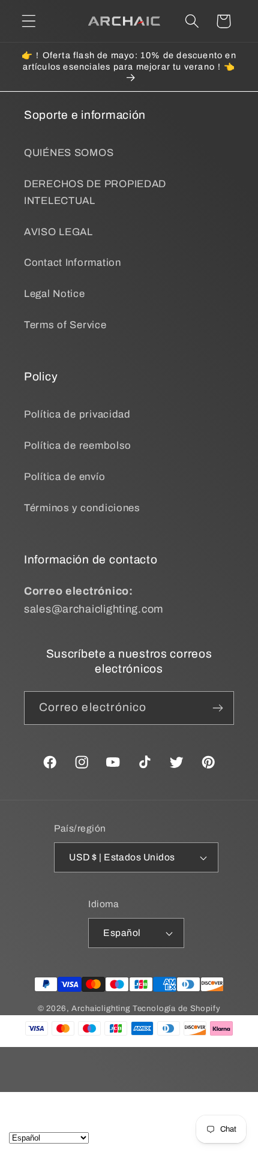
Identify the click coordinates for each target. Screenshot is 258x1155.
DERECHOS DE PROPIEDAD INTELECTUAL (95, 192)
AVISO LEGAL (58, 232)
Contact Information (72, 262)
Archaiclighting (100, 1008)
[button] (29, 21)
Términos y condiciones (82, 508)
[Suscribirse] (217, 708)
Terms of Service (65, 325)
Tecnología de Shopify (177, 1008)
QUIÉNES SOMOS (68, 152)
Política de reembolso (77, 445)
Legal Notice (54, 293)
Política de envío (64, 476)
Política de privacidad (77, 414)
